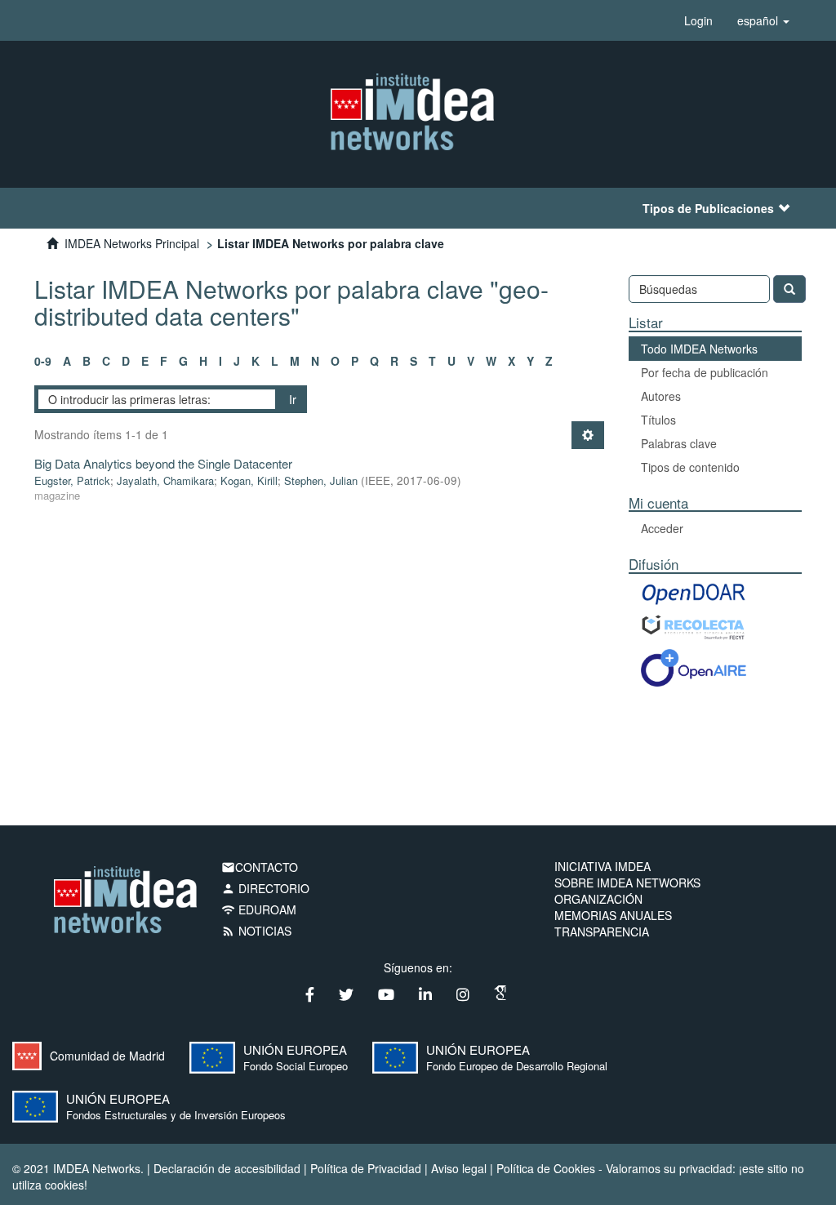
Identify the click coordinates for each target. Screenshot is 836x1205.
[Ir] (789, 289)
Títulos (658, 419)
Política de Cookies (545, 1168)
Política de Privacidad (365, 1168)
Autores (661, 396)
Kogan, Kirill (249, 480)
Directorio (265, 888)
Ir (292, 399)
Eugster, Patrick (72, 480)
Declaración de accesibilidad (226, 1168)
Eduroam (258, 909)
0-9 (42, 361)
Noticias (256, 931)
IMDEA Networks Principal (131, 243)
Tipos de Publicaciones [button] (708, 208)
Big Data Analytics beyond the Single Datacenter (163, 463)
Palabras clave (679, 443)
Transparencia (601, 931)
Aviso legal (459, 1168)
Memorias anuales (613, 915)
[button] (763, 20)
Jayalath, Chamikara (165, 480)
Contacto (259, 867)
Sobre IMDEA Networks (627, 882)
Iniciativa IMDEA (602, 866)
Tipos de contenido (690, 467)
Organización (598, 899)
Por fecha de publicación (704, 372)
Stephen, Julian (321, 480)
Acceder (662, 528)
